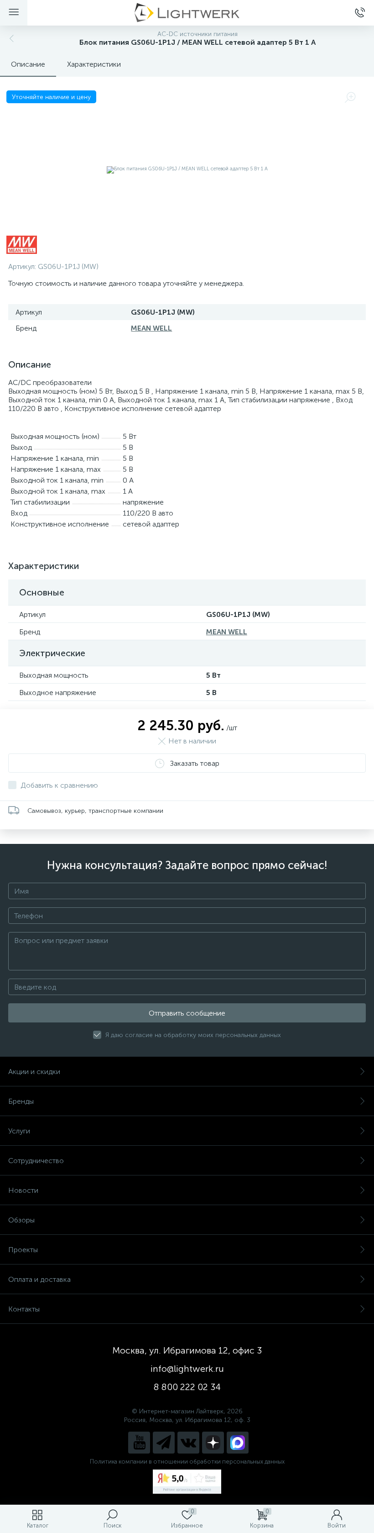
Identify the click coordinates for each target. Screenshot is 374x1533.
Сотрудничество (36, 1160)
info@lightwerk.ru (187, 1368)
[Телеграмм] (164, 1443)
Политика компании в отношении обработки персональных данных (187, 1461)
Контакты (24, 1309)
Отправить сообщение (187, 1013)
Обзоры (21, 1220)
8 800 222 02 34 (187, 1386)
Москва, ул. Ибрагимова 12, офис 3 (187, 1350)
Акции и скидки (34, 1071)
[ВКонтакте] (188, 1443)
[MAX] (238, 1443)
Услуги (19, 1131)
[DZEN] (213, 1443)
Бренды (21, 1101)
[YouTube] (139, 1443)
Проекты (23, 1249)
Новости (23, 1190)
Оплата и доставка (39, 1279)
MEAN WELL (151, 328)
